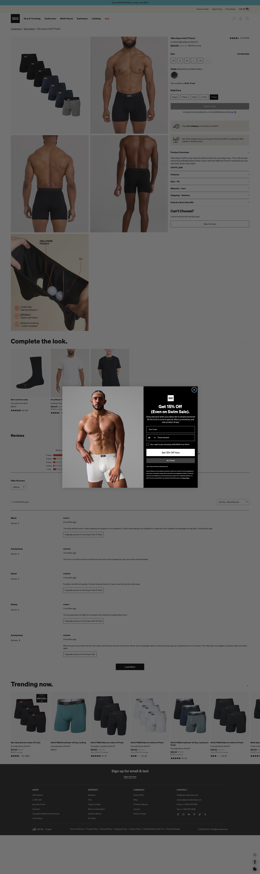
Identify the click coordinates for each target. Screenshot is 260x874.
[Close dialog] (194, 389)
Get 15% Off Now (171, 452)
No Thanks (171, 460)
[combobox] (151, 437)
